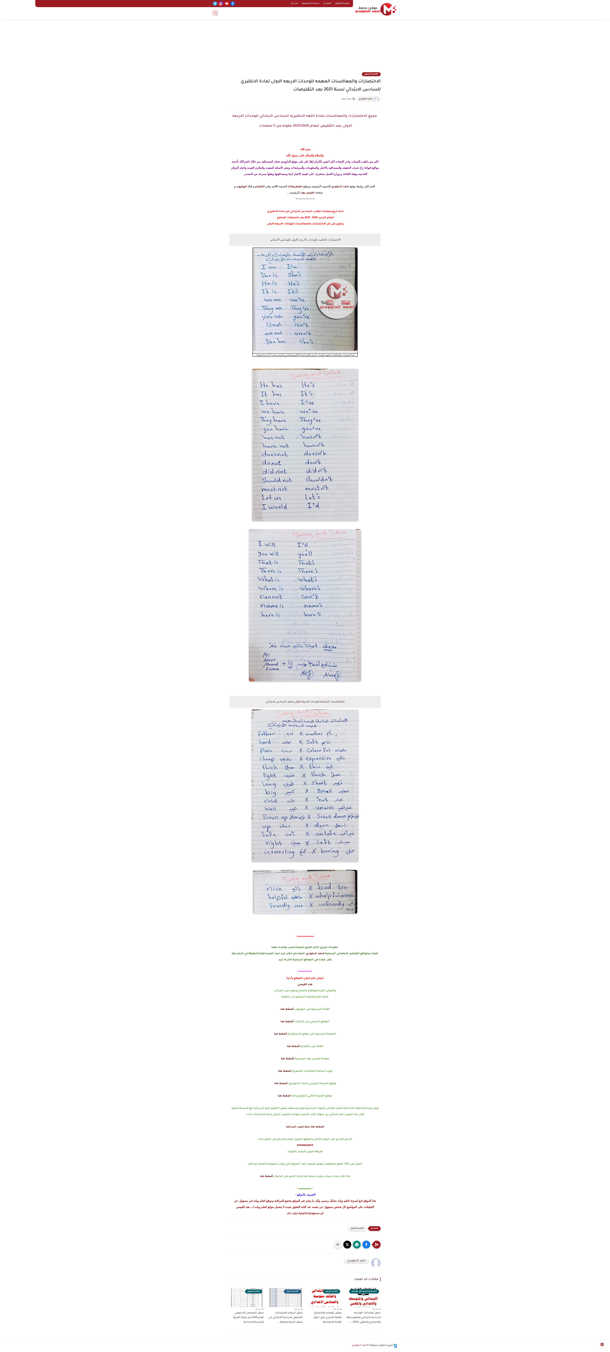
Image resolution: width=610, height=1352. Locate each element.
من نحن (294, 3)
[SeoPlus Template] (395, 1345)
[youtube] (227, 3)
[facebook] (232, 3)
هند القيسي (305, 984)
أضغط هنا (287, 1009)
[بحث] (215, 12)
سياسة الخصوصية (310, 3)
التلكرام (259, 186)
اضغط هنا (284, 1071)
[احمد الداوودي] (375, 9)
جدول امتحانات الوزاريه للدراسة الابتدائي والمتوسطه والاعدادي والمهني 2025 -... (363, 1318)
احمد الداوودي (365, 99)
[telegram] (215, 3)
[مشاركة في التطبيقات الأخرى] (338, 1245)
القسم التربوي (371, 74)
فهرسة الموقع (342, 3)
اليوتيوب (241, 186)
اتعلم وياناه (295, 186)
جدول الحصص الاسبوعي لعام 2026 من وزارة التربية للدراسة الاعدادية (248, 1318)
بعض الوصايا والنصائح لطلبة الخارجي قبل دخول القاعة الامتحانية (327, 1318)
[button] (366, 1245)
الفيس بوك (307, 193)
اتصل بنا (327, 3)
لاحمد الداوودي (315, 953)
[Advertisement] (305, 47)
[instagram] (221, 3)
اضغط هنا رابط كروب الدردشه (305, 1127)
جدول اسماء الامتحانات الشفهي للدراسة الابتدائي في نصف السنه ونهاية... (285, 1318)
